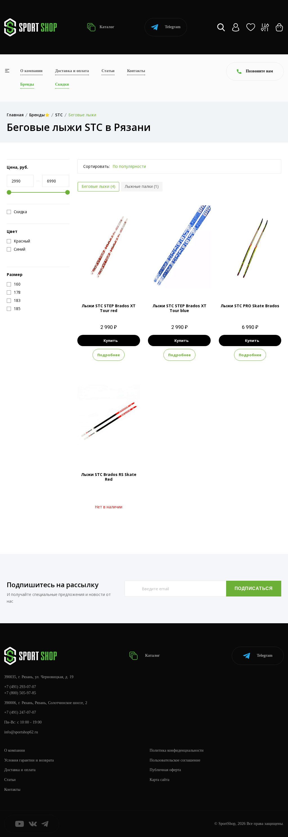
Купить (111, 340)
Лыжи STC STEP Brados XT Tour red (109, 308)
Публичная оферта (165, 770)
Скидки (62, 84)
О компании (31, 71)
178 (245, 282)
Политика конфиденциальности (177, 750)
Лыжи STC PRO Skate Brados (249, 305)
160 (109, 282)
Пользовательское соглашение (175, 760)
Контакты (136, 71)
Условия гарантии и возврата (29, 760)
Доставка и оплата (72, 71)
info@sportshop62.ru (21, 732)
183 (255, 282)
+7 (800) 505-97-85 (20, 693)
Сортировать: (96, 166)
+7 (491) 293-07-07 (20, 687)
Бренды (27, 84)
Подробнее (108, 354)
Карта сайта (159, 780)
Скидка (20, 212)
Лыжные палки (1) (142, 186)
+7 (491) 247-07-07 (20, 712)
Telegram (173, 27)
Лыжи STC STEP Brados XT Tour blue (179, 308)
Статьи (108, 71)
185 (179, 282)
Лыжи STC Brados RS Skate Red (108, 477)
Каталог (106, 27)
